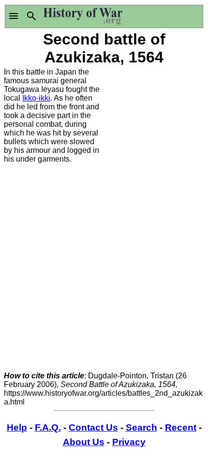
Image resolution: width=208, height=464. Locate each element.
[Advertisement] (154, 116)
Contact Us (93, 427)
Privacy (129, 442)
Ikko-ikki (36, 98)
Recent (180, 427)
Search (141, 427)
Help (17, 427)
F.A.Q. (48, 427)
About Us (83, 442)
